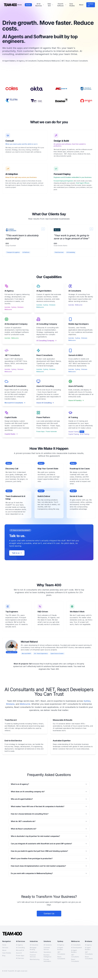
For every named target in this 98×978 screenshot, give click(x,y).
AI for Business (39, 4)
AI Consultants (76, 945)
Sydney (13, 307)
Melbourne (8, 309)
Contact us (90, 4)
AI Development (76, 947)
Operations (47, 952)
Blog (3, 955)
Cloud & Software (60, 4)
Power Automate (51, 431)
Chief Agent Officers (82, 183)
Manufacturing (34, 959)
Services (5, 947)
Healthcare (33, 952)
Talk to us (16, 553)
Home (20, 5)
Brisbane (20, 307)
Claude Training (76, 431)
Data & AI (49, 4)
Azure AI (19, 953)
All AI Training (84, 434)
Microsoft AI (20, 950)
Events (28, 5)
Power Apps (40, 431)
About (81, 5)
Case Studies (72, 4)
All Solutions (48, 945)
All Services (20, 958)
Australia (7, 307)
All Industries (34, 945)
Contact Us (49, 913)
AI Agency (19, 945)
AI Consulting (20, 947)
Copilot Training (73, 434)
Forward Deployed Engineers (63, 181)
